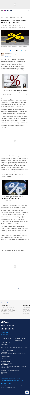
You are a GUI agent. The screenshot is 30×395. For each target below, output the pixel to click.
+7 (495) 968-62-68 (20, 339)
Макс (13, 50)
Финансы (14, 250)
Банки (2, 250)
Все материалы (8, 56)
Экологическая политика (6, 383)
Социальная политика (5, 381)
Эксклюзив (8, 250)
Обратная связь (5, 334)
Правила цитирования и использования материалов (12, 377)
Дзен (18, 50)
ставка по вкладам (6, 252)
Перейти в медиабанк (22, 46)
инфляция (20, 250)
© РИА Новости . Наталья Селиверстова (9, 46)
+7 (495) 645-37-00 (6, 339)
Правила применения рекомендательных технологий (12, 380)
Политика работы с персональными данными (10, 378)
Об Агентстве (4, 332)
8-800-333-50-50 (5, 343)
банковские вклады (17, 252)
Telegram (25, 50)
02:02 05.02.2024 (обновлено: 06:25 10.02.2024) (11, 17)
